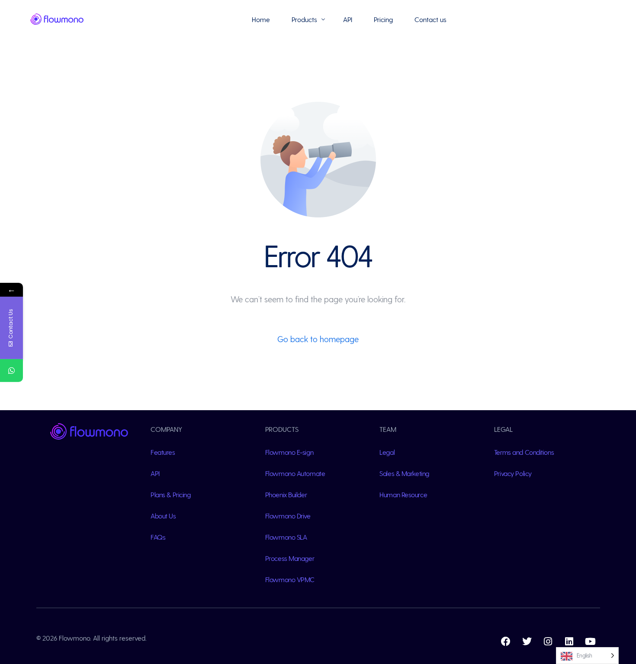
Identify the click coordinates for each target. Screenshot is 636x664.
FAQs (158, 537)
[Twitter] (526, 641)
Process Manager (289, 558)
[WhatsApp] (11, 370)
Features (163, 452)
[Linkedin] (569, 641)
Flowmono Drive (288, 516)
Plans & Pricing (170, 494)
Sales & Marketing (404, 473)
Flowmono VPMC (290, 579)
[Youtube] (590, 641)
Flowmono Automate (295, 473)
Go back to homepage (318, 339)
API (155, 473)
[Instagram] (548, 641)
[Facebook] (505, 641)
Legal (387, 452)
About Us (163, 516)
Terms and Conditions (524, 452)
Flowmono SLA (286, 537)
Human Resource (403, 494)
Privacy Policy (513, 473)
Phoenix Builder (286, 494)
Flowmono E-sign (289, 452)
